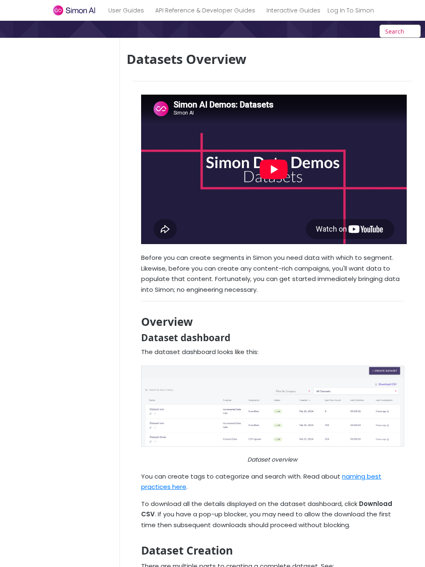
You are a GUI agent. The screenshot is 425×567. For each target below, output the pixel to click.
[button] (272, 406)
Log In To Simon (350, 10)
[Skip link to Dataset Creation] (135, 551)
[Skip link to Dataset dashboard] (135, 338)
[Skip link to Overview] (135, 322)
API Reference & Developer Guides (205, 10)
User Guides (126, 10)
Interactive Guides (293, 10)
